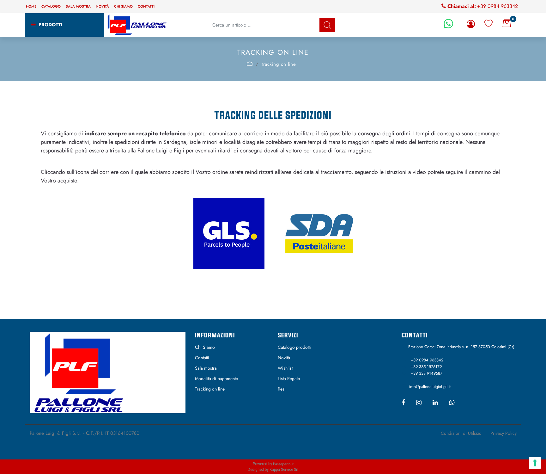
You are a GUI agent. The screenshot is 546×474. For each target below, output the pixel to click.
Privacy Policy (503, 433)
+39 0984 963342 (497, 6)
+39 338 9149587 (426, 373)
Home (31, 6)
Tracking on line (210, 389)
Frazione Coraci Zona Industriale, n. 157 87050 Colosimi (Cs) (461, 347)
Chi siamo (123, 6)
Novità (102, 6)
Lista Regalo (289, 378)
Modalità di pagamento (216, 378)
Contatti (146, 6)
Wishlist (285, 368)
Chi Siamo (205, 347)
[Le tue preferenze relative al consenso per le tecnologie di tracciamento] (535, 463)
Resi (282, 389)
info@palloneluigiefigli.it (430, 387)
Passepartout (283, 464)
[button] (327, 25)
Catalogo (51, 6)
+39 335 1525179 (426, 367)
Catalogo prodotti (294, 347)
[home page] (250, 63)
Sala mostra (78, 6)
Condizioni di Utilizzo (461, 433)
